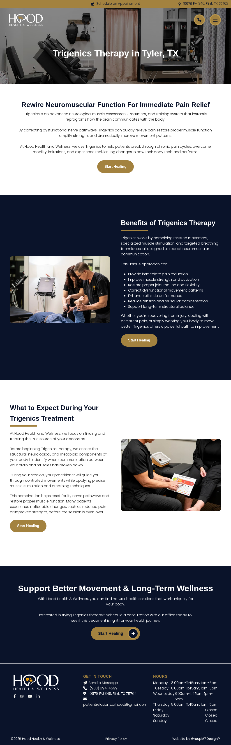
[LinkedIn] (38, 697)
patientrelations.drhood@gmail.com (115, 705)
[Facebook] (15, 697)
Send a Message (103, 683)
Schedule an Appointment (118, 4)
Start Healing (115, 166)
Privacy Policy (116, 739)
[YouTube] (30, 697)
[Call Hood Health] (199, 19)
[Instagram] (21, 697)
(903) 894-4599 (104, 688)
